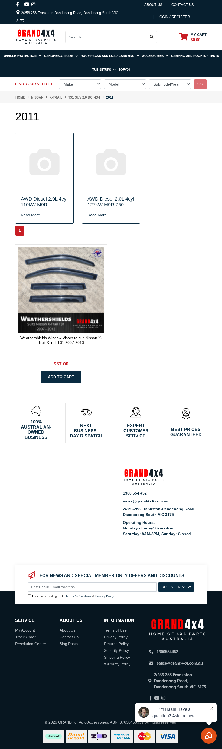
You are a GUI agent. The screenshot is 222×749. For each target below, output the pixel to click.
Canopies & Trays (59, 55)
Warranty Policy (117, 664)
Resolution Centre (30, 644)
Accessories (153, 55)
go (200, 84)
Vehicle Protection (20, 55)
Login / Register (174, 17)
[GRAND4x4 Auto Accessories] (36, 36)
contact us (182, 5)
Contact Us (69, 637)
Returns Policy (116, 644)
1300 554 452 (135, 493)
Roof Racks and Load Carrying (108, 55)
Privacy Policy (104, 596)
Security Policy (116, 650)
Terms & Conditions (78, 596)
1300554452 (167, 651)
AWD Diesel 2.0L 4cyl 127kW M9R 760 (110, 202)
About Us (153, 5)
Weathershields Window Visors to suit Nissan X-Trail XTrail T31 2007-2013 (61, 340)
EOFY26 (124, 69)
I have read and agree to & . (73, 596)
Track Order (25, 637)
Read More (30, 215)
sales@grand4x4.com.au (145, 501)
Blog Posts (69, 644)
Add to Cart (61, 377)
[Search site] (151, 37)
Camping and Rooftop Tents (195, 55)
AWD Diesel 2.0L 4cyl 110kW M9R (44, 202)
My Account (25, 630)
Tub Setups (102, 69)
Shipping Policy (117, 657)
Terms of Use (115, 630)
